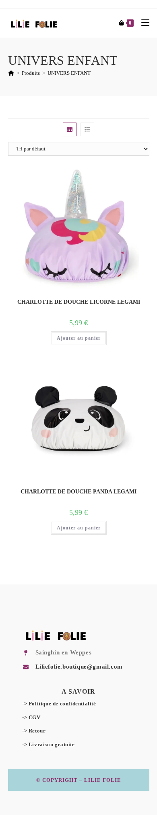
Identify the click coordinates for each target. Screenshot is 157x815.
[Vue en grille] (69, 129)
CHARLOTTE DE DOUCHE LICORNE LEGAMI (78, 302)
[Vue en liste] (87, 129)
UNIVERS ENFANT (69, 73)
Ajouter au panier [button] (79, 338)
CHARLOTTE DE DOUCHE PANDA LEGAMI (78, 492)
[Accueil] (11, 73)
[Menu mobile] (142, 23)
